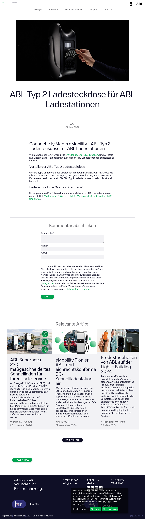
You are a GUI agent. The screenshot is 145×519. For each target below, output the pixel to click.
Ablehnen (95, 509)
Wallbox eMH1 (51, 196)
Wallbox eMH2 (67, 196)
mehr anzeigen (72, 440)
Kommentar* (48, 233)
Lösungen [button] (37, 9)
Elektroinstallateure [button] (73, 9)
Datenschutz (19, 516)
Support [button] (93, 9)
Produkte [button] (53, 9)
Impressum (7, 516)
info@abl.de (47, 283)
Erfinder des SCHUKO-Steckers (82, 155)
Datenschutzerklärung (78, 289)
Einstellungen (79, 509)
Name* (44, 246)
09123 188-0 (70, 480)
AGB (28, 516)
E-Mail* (45, 253)
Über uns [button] (108, 9)
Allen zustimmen (110, 509)
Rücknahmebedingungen (43, 516)
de (3, 3)
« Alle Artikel (22, 460)
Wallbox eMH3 (84, 196)
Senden (47, 297)
